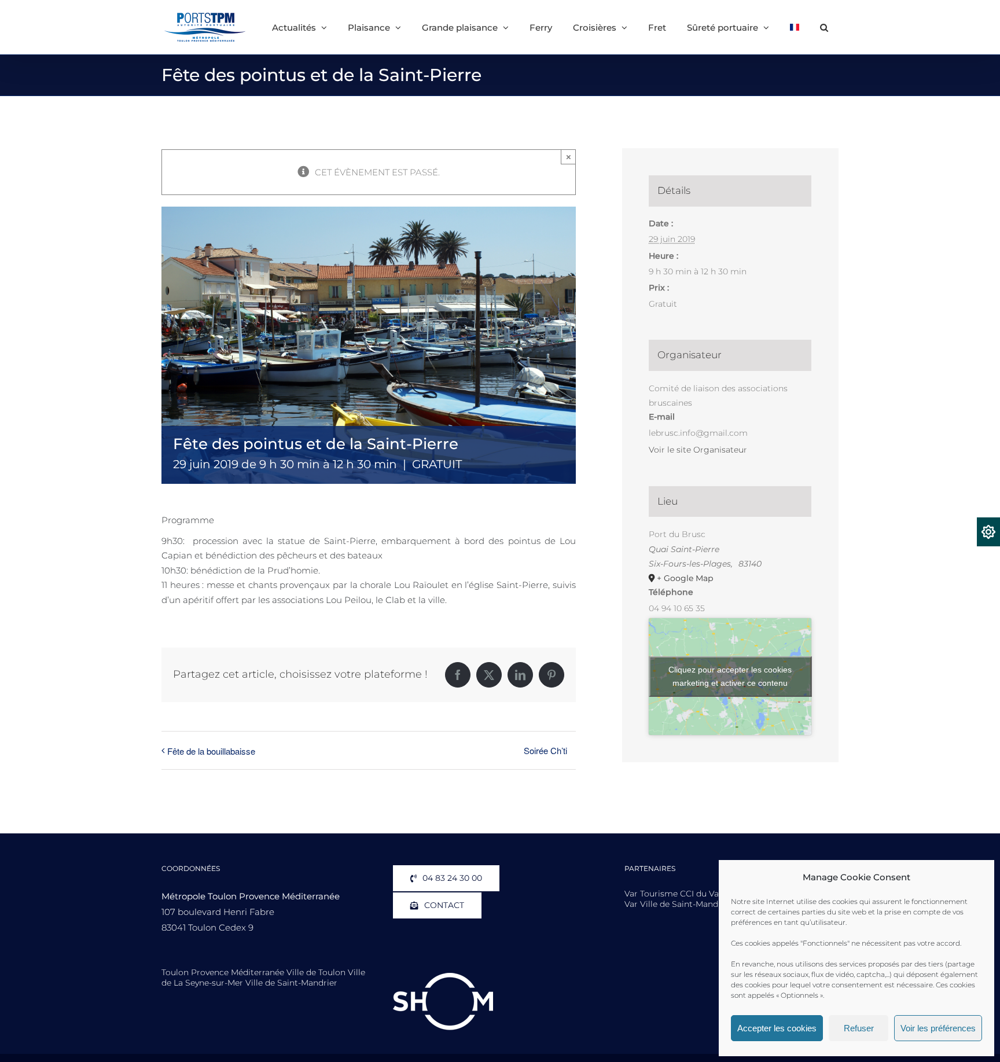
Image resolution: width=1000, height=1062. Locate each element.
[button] (824, 27)
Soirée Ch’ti (545, 750)
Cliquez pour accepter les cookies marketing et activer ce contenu (730, 676)
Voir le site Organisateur (698, 449)
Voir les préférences (938, 1028)
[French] (795, 27)
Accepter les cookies (777, 1028)
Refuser (859, 1028)
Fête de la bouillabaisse (211, 751)
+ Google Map (685, 578)
